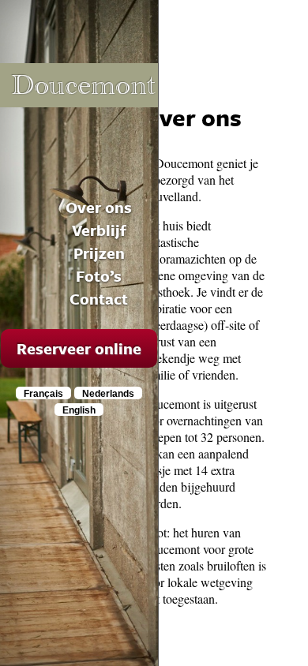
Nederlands (108, 393)
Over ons (99, 207)
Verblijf (99, 230)
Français (43, 393)
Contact (98, 298)
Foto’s (99, 275)
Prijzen (99, 252)
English (79, 410)
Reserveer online (79, 348)
